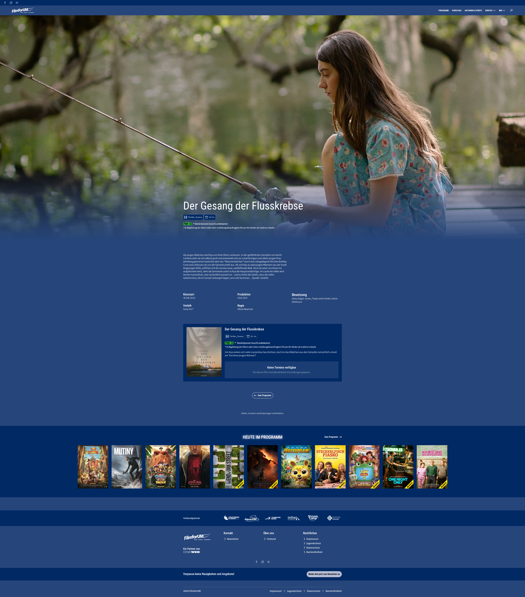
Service (488, 10)
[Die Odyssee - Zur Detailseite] (262, 467)
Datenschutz (313, 591)
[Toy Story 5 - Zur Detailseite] (364, 467)
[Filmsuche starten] (511, 10)
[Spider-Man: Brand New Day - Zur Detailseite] (194, 467)
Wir (500, 10)
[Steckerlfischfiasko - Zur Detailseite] (330, 467)
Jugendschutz (294, 591)
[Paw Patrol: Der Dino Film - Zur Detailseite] (160, 467)
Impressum (276, 591)
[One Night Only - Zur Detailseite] (398, 467)
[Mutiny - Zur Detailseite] (127, 467)
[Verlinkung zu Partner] (232, 518)
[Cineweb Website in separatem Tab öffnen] (191, 552)
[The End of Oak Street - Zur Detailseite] (228, 467)
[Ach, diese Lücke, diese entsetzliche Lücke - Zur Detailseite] (432, 467)
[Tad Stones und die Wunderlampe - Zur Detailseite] (93, 467)
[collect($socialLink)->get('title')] (5, 2)
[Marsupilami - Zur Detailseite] (296, 467)
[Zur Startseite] (30, 10)
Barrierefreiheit (334, 591)
